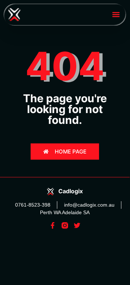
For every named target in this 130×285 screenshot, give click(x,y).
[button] (116, 15)
